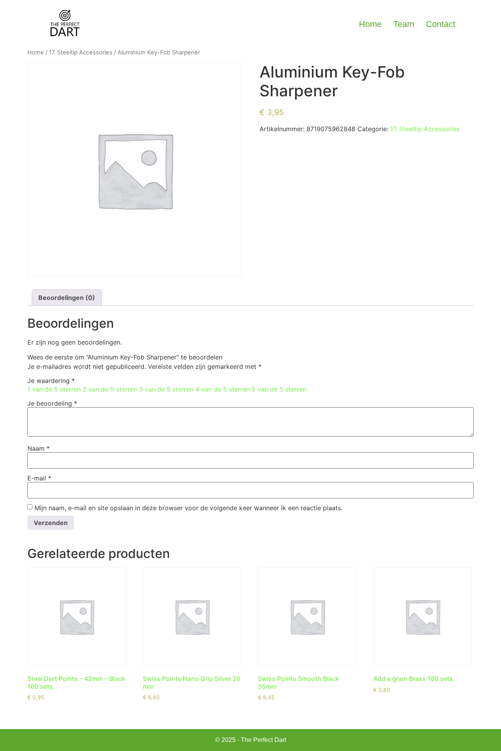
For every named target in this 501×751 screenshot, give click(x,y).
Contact (440, 24)
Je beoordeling (52, 403)
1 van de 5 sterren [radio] (54, 389)
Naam (38, 448)
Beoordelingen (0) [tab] (66, 297)
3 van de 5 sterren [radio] (166, 389)
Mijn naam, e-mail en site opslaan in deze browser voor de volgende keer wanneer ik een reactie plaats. (188, 508)
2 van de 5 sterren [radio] (110, 389)
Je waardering (51, 380)
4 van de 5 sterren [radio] (222, 389)
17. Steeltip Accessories (80, 52)
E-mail (39, 478)
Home (370, 24)
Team (403, 24)
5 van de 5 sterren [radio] (279, 389)
